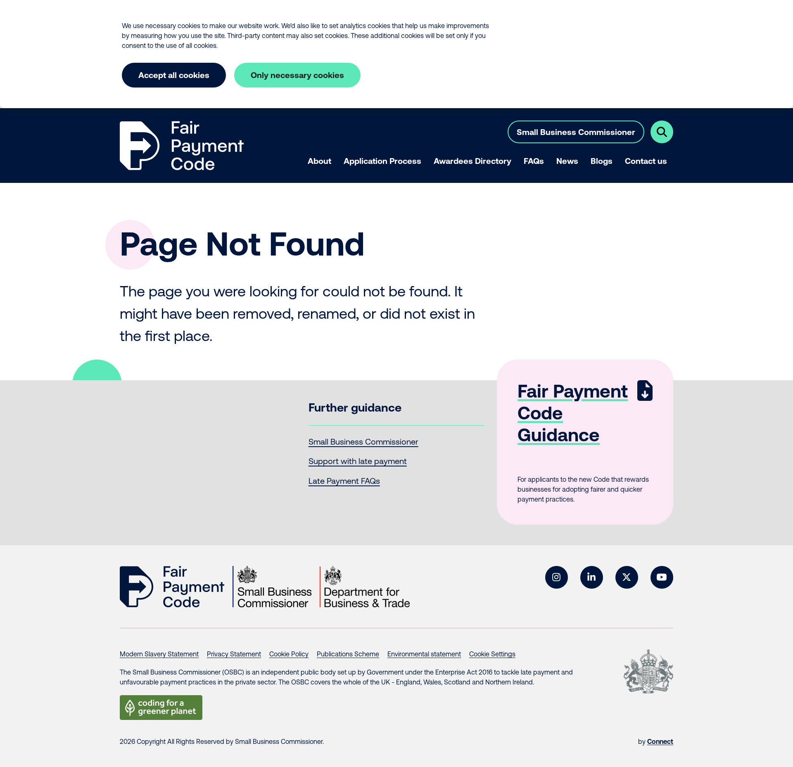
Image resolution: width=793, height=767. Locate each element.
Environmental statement (424, 654)
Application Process (382, 161)
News (567, 161)
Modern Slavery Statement (159, 654)
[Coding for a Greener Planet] (161, 707)
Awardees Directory (472, 161)
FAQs (534, 161)
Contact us (646, 161)
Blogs (602, 161)
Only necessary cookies (297, 75)
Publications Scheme (348, 654)
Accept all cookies (173, 75)
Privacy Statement (234, 654)
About (319, 161)
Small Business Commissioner (576, 132)
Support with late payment (358, 461)
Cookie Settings (492, 654)
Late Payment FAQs (344, 480)
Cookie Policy (289, 654)
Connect (660, 741)
